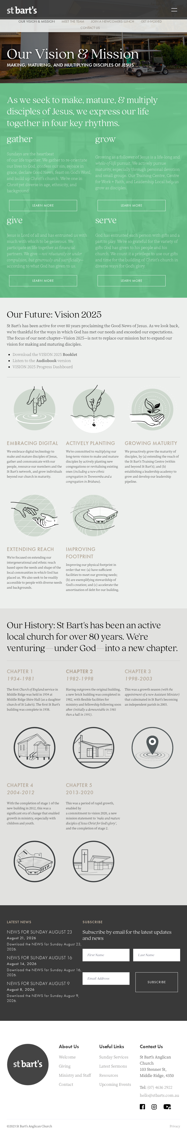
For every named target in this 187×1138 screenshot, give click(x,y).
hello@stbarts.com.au (159, 1095)
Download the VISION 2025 (45, 354)
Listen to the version (42, 360)
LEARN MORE (43, 205)
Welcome (67, 1057)
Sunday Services (113, 1057)
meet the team (73, 21)
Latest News (19, 922)
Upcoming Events (115, 1084)
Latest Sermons (113, 1066)
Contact (66, 1084)
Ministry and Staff (75, 1075)
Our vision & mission (36, 21)
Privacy (175, 1126)
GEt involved (151, 21)
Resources (108, 1075)
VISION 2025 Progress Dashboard (43, 367)
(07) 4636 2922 (159, 1087)
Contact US (90, 28)
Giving (64, 1066)
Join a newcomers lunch (112, 21)
